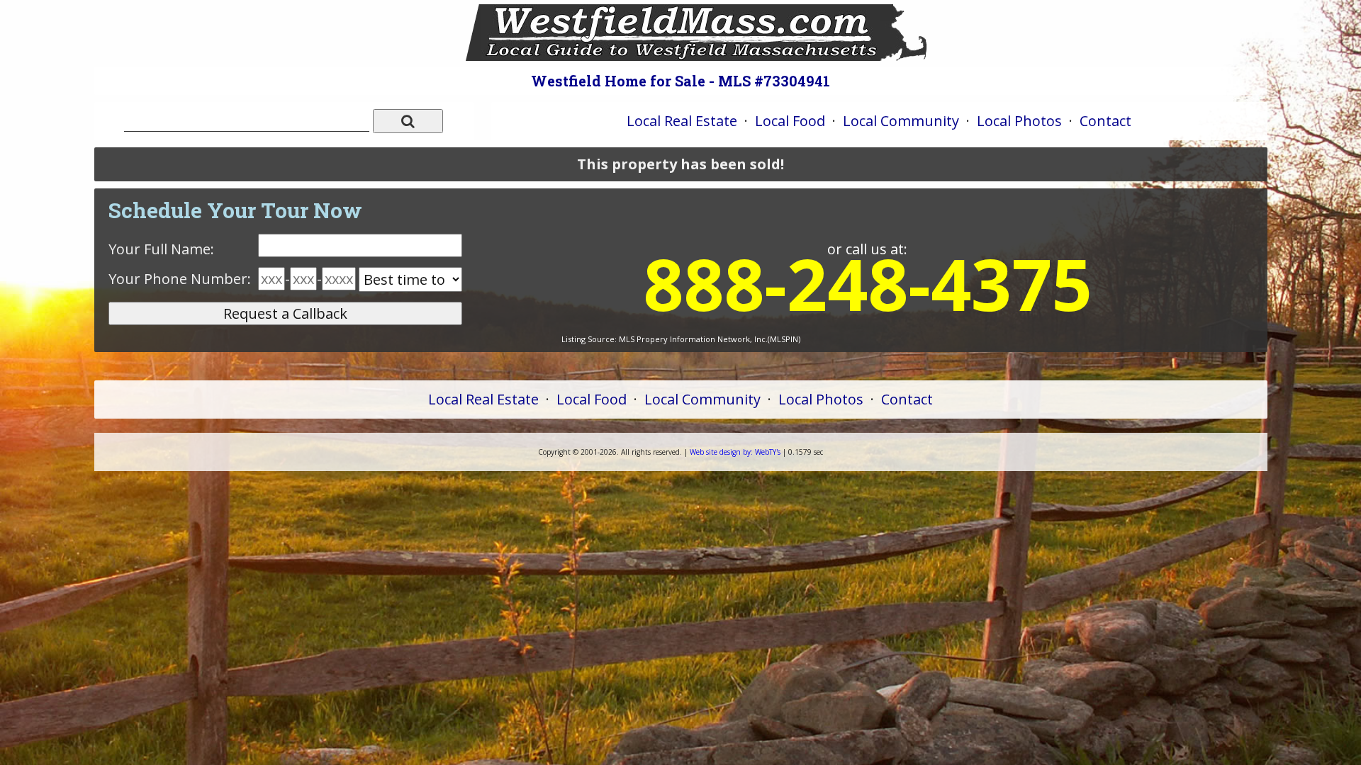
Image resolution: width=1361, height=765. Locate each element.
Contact (1105, 120)
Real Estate (682, 120)
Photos (1019, 120)
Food (790, 120)
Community (901, 120)
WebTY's (735, 452)
